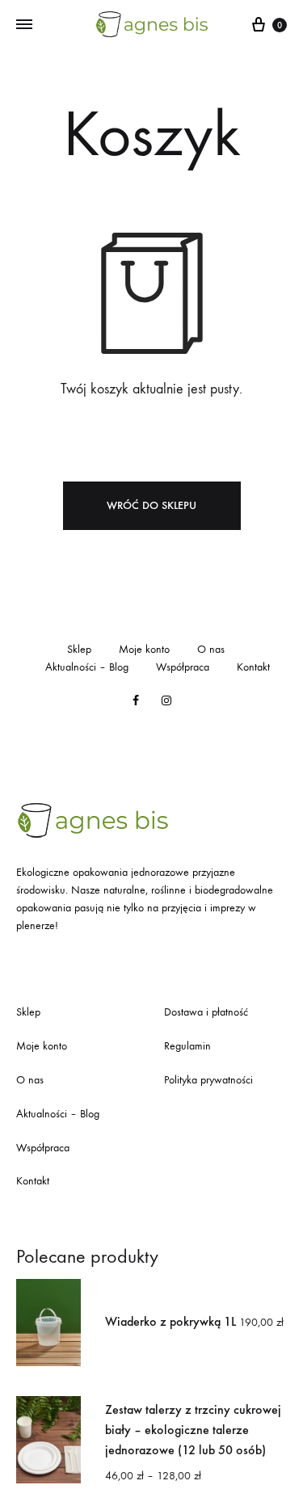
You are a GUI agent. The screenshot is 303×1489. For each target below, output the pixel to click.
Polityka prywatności (208, 1080)
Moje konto (144, 649)
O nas (211, 649)
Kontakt (253, 667)
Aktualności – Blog (86, 667)
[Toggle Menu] (24, 25)
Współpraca (182, 667)
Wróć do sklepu (151, 505)
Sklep (79, 649)
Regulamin (187, 1046)
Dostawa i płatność (206, 1012)
